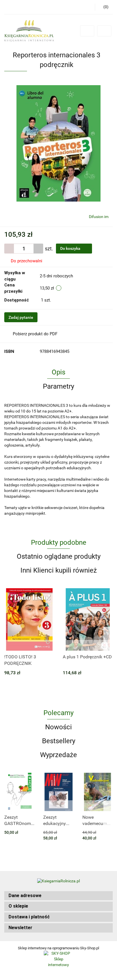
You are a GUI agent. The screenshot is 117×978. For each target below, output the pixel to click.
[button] (58, 895)
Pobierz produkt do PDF (35, 333)
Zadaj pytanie (21, 317)
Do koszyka (70, 248)
